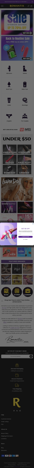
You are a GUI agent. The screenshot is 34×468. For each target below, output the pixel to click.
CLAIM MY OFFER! (25, 236)
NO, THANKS (25, 239)
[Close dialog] (33, 223)
